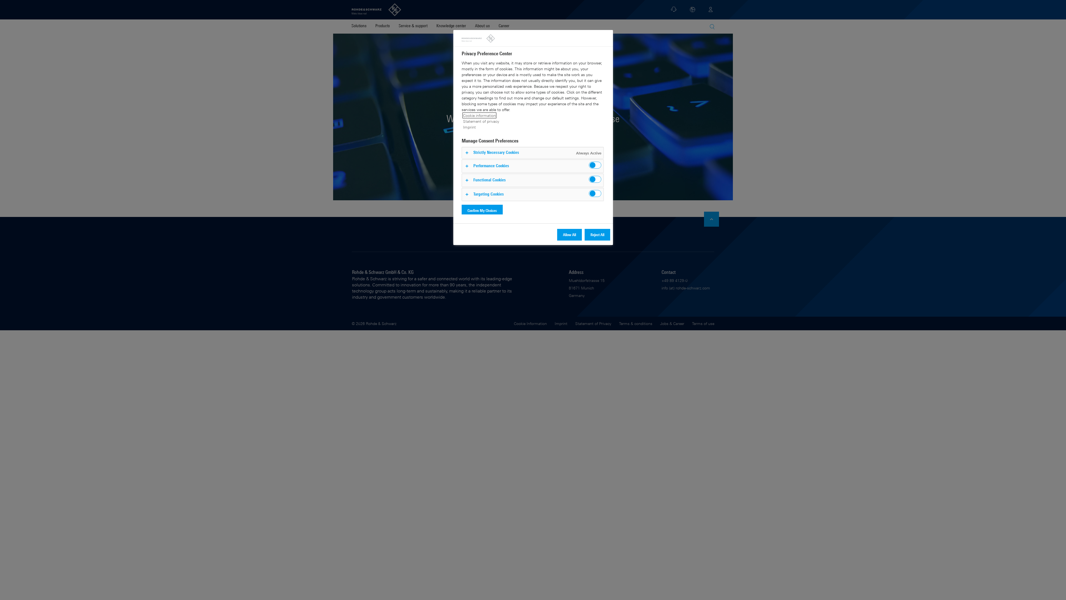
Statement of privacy (481, 121)
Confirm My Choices (482, 210)
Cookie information (479, 115)
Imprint (469, 127)
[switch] (595, 165)
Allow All (569, 234)
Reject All (597, 234)
